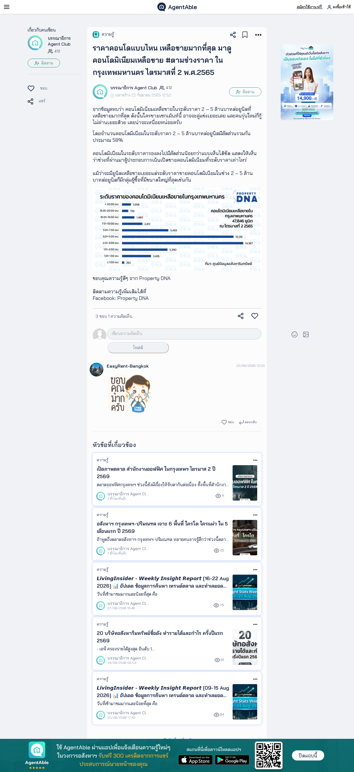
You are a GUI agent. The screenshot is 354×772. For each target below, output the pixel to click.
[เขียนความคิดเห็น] (175, 333)
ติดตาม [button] (46, 63)
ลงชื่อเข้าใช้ (341, 6)
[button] (35, 42)
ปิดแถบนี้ (308, 755)
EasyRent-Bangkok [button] (128, 366)
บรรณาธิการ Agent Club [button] (59, 41)
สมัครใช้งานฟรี (310, 6)
